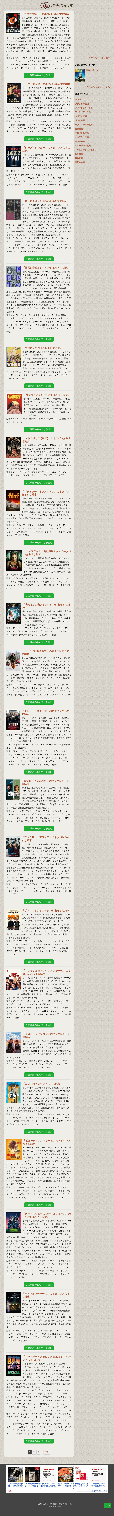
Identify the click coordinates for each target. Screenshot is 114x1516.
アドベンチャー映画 (84, 108)
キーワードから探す (100, 58)
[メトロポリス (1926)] (13, 438)
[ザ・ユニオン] (13, 911)
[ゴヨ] (13, 1084)
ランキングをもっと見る (98, 87)
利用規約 (53, 1504)
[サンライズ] (14, 395)
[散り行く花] (13, 201)
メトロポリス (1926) (32, 445)
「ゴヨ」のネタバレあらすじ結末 (41, 1083)
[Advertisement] (92, 27)
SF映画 (78, 99)
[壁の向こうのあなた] (13, 781)
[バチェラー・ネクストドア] (13, 492)
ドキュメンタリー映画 (85, 150)
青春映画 (79, 129)
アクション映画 (82, 104)
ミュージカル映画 (83, 145)
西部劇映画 (80, 162)
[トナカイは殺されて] (13, 651)
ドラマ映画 (80, 120)
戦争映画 (79, 158)
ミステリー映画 (82, 137)
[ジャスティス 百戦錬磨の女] (14, 551)
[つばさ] (13, 348)
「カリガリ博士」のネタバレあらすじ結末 (45, 14)
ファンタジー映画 (83, 112)
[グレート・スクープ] (13, 711)
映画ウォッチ (57, 5)
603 (47, 1452)
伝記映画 (79, 154)
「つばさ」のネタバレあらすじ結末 (43, 348)
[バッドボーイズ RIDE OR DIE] (13, 1357)
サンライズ (28, 398)
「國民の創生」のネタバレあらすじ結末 (45, 267)
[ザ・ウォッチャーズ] (13, 1294)
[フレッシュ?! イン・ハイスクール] (13, 971)
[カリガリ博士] (13, 14)
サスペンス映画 (82, 133)
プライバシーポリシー (67, 1504)
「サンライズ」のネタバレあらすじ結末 (46, 394)
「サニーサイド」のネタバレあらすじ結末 (46, 84)
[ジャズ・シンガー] (13, 148)
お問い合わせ (43, 1504)
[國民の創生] (13, 268)
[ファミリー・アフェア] (13, 837)
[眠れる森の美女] (13, 605)
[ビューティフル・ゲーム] (14, 1141)
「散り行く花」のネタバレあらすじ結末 (44, 200)
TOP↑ (108, 1506)
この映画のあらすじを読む (39, 75)
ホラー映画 (80, 141)
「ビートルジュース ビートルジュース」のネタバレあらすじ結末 (47, 1215)
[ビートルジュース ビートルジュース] (13, 1214)
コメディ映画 (81, 116)
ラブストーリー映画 (84, 125)
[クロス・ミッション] (13, 1034)
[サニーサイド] (13, 84)
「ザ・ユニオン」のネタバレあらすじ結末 (46, 910)
